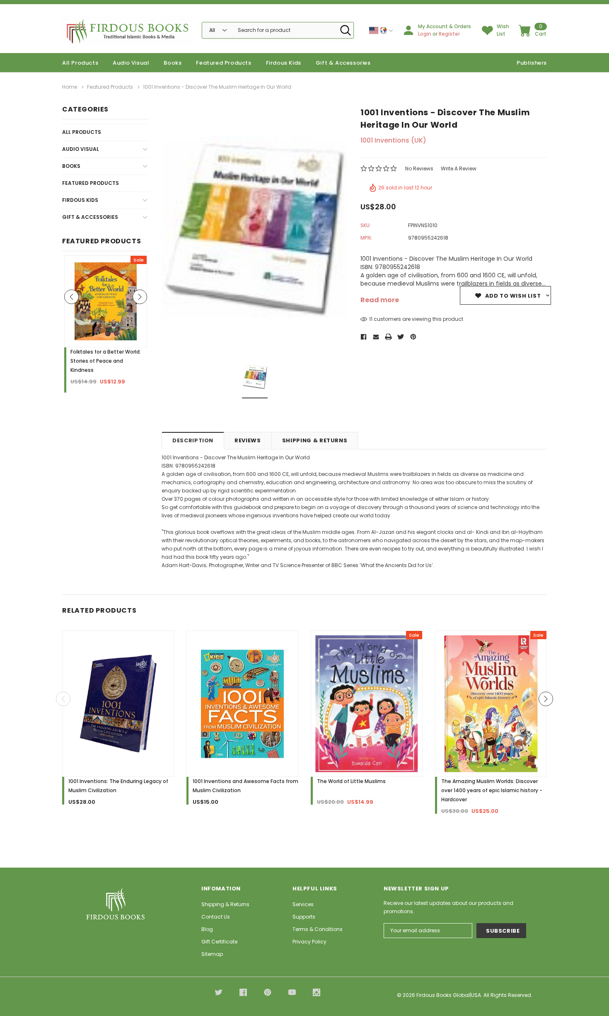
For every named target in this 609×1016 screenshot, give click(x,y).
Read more (379, 300)
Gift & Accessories (343, 63)
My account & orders (444, 26)
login (424, 33)
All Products (81, 132)
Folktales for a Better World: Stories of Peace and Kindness (105, 360)
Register (449, 33)
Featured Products (90, 183)
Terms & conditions (317, 929)
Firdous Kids (283, 63)
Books (172, 63)
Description (192, 440)
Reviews (247, 440)
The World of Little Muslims (351, 781)
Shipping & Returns (315, 440)
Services (303, 904)
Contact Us (215, 916)
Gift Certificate (219, 941)
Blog (207, 929)
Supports (303, 916)
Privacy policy (309, 941)
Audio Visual (131, 63)
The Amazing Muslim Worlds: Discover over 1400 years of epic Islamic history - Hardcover (491, 790)
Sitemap (212, 954)
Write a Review (458, 168)
